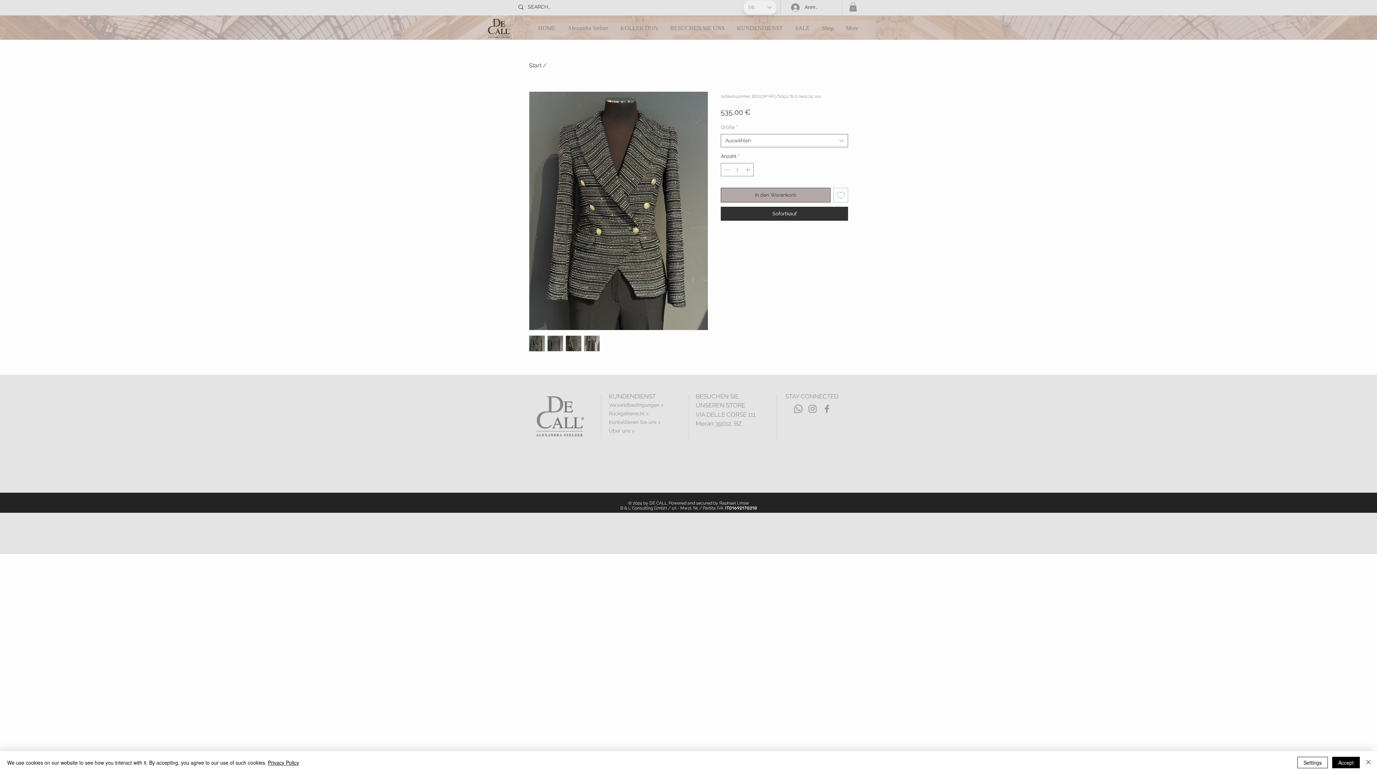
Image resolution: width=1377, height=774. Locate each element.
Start (535, 65)
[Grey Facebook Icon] (827, 408)
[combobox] (784, 141)
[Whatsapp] (798, 408)
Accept (1346, 762)
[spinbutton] (737, 169)
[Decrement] (726, 169)
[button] (853, 6)
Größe (729, 127)
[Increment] (748, 169)
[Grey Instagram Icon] (812, 408)
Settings (1312, 762)
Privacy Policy (283, 762)
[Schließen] (1368, 762)
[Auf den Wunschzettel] (840, 195)
